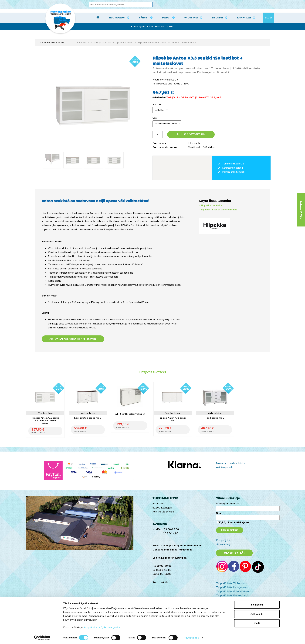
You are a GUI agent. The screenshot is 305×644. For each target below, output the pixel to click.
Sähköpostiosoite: (227, 503)
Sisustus (218, 17)
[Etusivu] (98, 18)
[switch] (115, 637)
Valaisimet (191, 17)
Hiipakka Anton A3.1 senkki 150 (172, 419)
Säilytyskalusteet (102, 42)
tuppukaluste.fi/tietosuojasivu (102, 627)
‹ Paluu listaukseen (52, 42)
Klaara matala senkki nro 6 (87, 418)
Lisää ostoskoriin (193, 134)
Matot (166, 17)
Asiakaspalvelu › (225, 467)
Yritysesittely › (224, 544)
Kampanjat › (223, 540)
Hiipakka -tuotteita (211, 205)
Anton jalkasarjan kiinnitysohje (73, 338)
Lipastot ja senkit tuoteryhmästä (219, 209)
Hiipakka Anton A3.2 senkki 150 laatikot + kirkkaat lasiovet (45, 420)
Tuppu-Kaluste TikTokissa (230, 583)
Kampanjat (244, 17)
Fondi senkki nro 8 (215, 418)
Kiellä (257, 623)
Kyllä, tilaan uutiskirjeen (234, 522)
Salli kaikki (257, 604)
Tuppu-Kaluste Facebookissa (232, 591)
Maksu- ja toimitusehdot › (230, 463)
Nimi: (219, 513)
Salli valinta (257, 614)
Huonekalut (117, 17)
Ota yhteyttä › (234, 552)
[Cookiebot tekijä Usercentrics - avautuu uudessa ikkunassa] (42, 637)
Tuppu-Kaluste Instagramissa (232, 587)
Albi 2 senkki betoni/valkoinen (130, 414)
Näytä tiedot (190, 637)
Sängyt (144, 17)
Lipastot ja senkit (124, 42)
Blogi (268, 17)
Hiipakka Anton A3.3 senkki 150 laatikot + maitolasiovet (167, 42)
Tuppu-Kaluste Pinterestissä (232, 595)
